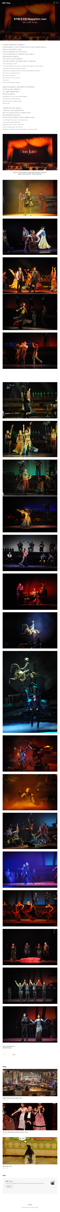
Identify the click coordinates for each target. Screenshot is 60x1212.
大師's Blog (6, 3)
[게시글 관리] (8, 1055)
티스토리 (30, 1205)
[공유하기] (7, 1055)
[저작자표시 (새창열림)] (17, 1054)
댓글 (4, 1175)
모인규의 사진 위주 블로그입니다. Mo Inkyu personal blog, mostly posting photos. (24, 1183)
